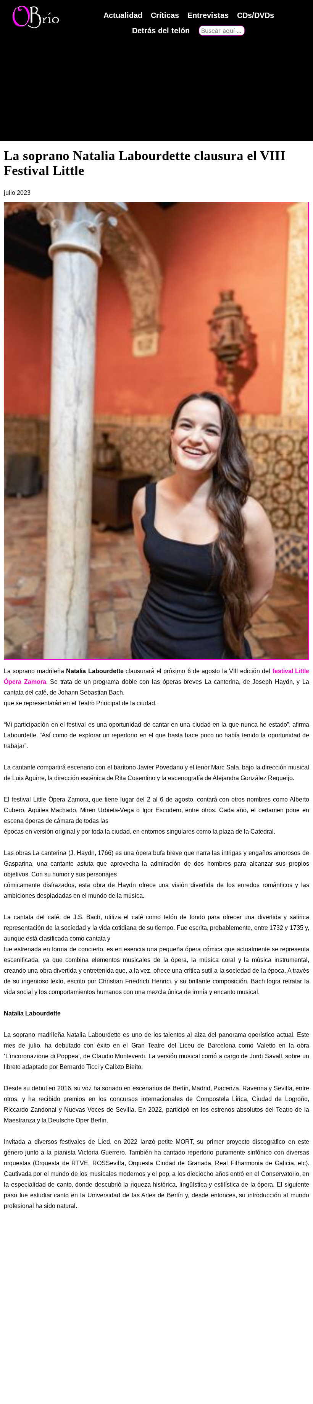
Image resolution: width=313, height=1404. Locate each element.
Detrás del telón (161, 30)
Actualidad (122, 15)
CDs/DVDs (255, 15)
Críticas (165, 15)
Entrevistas (208, 15)
